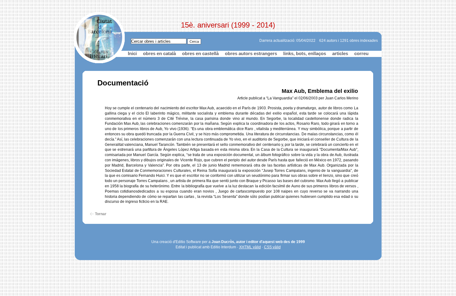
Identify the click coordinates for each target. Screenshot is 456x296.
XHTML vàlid (250, 247)
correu (361, 53)
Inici (132, 53)
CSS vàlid (272, 247)
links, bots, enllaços (304, 53)
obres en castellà (200, 53)
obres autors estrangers (251, 53)
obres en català (159, 53)
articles (340, 53)
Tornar (100, 214)
